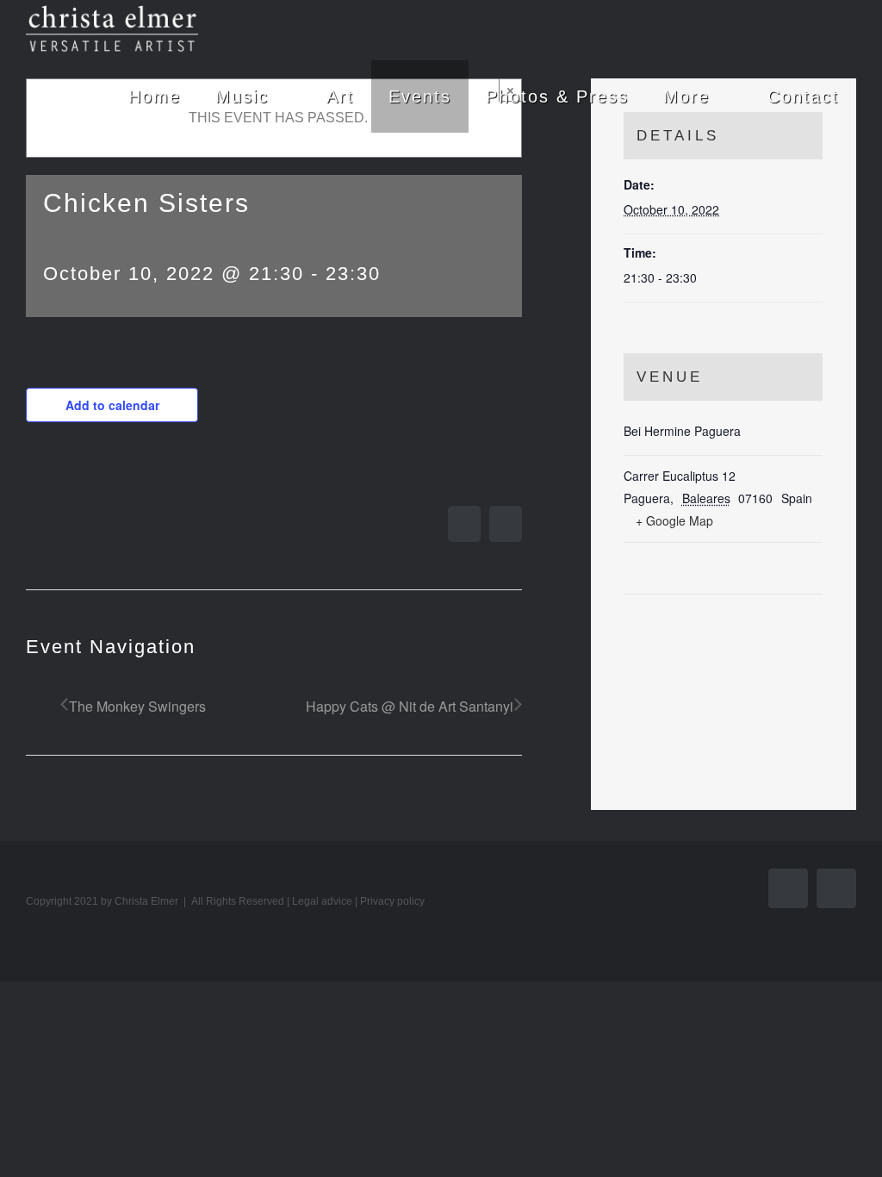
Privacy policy (392, 901)
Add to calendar (112, 405)
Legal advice (322, 901)
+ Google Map (674, 520)
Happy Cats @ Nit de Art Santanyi (409, 706)
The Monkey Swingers (137, 706)
